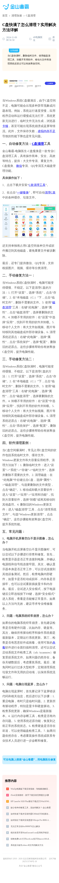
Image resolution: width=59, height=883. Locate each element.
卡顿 (5, 126)
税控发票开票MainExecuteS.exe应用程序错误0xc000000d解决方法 (31, 832)
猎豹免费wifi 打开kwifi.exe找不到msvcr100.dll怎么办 (31, 839)
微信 (19, 166)
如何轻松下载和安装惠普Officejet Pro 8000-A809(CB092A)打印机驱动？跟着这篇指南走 (31, 820)
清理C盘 (50, 192)
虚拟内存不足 (46, 131)
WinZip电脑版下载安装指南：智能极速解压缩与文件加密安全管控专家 (31, 789)
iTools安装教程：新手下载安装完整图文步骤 (30, 795)
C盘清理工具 (37, 185)
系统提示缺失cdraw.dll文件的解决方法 (27, 845)
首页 (5, 15)
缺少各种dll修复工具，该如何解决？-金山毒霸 (31, 807)
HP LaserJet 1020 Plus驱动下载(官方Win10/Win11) (31, 801)
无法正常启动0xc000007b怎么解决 (25, 826)
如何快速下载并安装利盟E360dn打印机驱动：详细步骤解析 (31, 814)
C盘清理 (38, 143)
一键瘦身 (23, 192)
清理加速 (16, 15)
